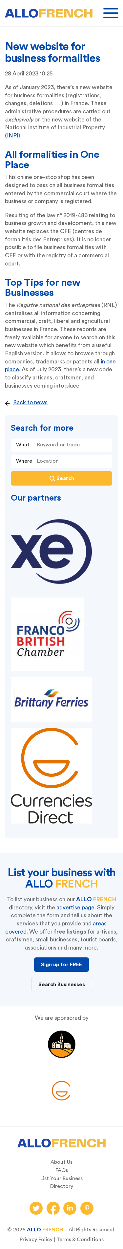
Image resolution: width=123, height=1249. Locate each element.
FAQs (61, 1170)
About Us (61, 1162)
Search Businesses (61, 984)
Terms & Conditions (80, 1239)
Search (65, 478)
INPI (12, 135)
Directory (61, 1186)
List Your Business (61, 1178)
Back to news (30, 402)
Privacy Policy (36, 1239)
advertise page (75, 907)
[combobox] (73, 461)
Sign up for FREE (61, 964)
